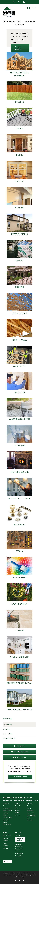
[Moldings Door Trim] (19, 188)
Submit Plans (19, 853)
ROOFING (19, 287)
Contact (5, 841)
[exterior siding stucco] (19, 214)
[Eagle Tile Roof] (19, 267)
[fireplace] (19, 452)
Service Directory (10, 738)
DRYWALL (19, 260)
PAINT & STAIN (19, 577)
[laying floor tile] (19, 611)
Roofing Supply (5, 814)
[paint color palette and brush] (19, 558)
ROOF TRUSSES (19, 313)
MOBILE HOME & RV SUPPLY (19, 709)
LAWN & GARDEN (19, 604)
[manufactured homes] (19, 690)
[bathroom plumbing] (19, 426)
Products (8, 725)
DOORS (19, 155)
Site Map (5, 848)
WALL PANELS (19, 366)
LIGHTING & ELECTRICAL (19, 498)
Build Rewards (31, 815)
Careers (5, 846)
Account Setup (19, 856)
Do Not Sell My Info (19, 877)
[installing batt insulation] (19, 373)
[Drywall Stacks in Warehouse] (19, 241)
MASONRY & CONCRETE (19, 419)
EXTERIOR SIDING (19, 234)
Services (7, 729)
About (5, 843)
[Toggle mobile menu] (34, 8)
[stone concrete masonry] (19, 399)
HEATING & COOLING (19, 471)
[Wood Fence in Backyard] (19, 82)
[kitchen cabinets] (19, 637)
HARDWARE (19, 524)
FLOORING (19, 630)
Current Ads (9, 734)
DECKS (19, 128)
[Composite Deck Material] (19, 109)
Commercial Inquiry (18, 850)
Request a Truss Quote (18, 845)
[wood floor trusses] (19, 320)
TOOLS (19, 551)
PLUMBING (20, 445)
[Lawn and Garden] (19, 584)
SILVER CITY (7, 719)
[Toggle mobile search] (28, 8)
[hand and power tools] (19, 531)
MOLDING (19, 207)
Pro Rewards (7, 824)
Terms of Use (7, 875)
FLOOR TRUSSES (19, 339)
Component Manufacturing (7, 809)
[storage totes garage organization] (19, 663)
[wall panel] (19, 346)
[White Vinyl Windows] (19, 162)
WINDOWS (19, 181)
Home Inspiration (30, 809)
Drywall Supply (7, 817)
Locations (6, 838)
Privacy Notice (31, 875)
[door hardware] (19, 505)
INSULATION (19, 392)
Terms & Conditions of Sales (18, 875)
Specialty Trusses (5, 821)
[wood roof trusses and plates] (19, 294)
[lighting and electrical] (19, 478)
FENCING (19, 102)
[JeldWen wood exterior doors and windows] (19, 135)
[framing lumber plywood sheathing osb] (19, 53)
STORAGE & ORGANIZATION (19, 683)
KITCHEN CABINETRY (19, 656)
